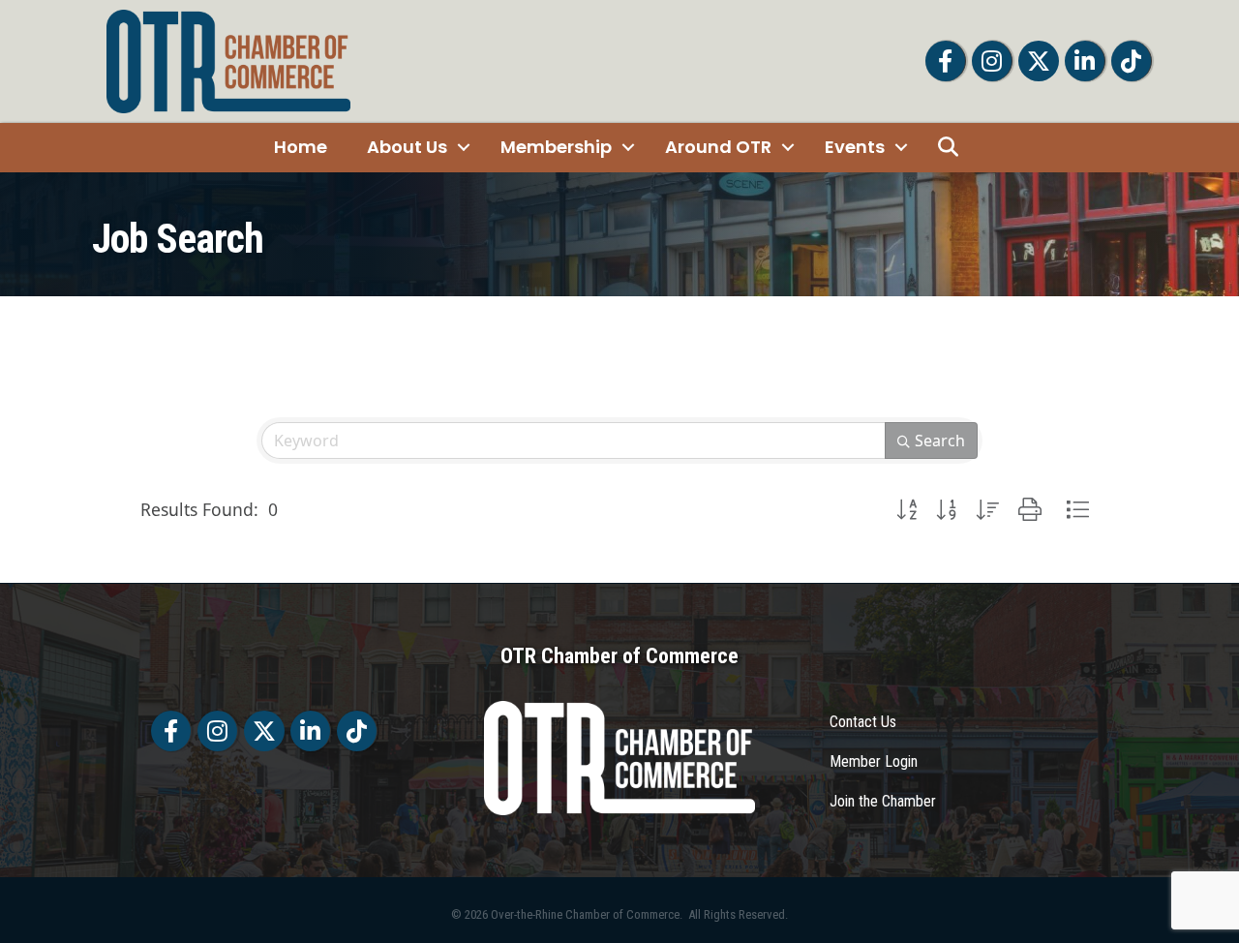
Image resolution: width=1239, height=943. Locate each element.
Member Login (874, 761)
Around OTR (718, 147)
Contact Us (863, 722)
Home (300, 147)
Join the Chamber (883, 801)
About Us (407, 147)
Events (855, 147)
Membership (556, 147)
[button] (906, 510)
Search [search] (940, 440)
